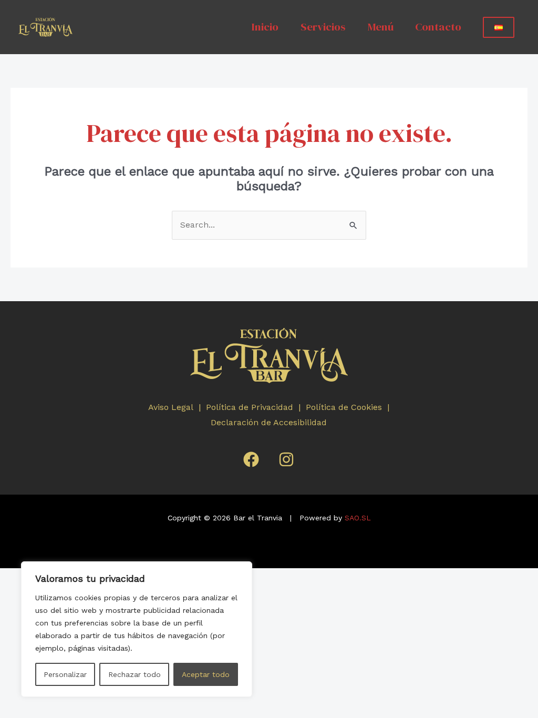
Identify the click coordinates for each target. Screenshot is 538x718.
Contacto (438, 26)
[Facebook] (251, 459)
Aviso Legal (172, 407)
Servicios (323, 26)
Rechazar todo (134, 674)
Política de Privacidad (251, 407)
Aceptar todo (206, 674)
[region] (136, 629)
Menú (381, 26)
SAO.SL (358, 518)
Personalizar (65, 674)
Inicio (264, 26)
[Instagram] (286, 459)
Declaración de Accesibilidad (270, 422)
